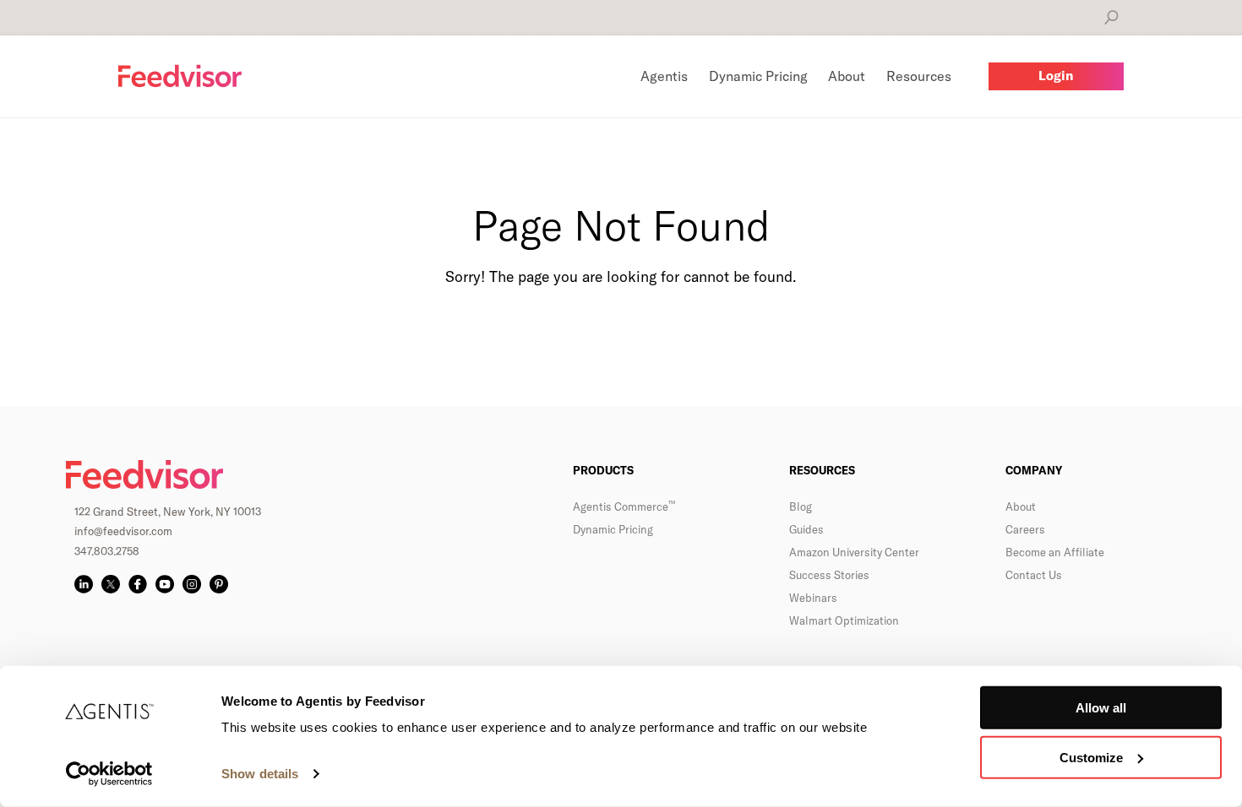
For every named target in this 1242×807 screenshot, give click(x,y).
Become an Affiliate (1054, 552)
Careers (1025, 529)
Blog (800, 506)
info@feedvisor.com (123, 531)
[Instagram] (191, 584)
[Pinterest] (219, 584)
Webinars (813, 597)
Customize (1091, 757)
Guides (806, 529)
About (1020, 506)
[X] (110, 584)
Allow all (1101, 708)
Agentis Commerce (624, 506)
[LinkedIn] (83, 584)
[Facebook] (137, 584)
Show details (259, 773)
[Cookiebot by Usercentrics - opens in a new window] (109, 774)
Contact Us (1033, 575)
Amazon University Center (854, 552)
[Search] (1111, 17)
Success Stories (829, 575)
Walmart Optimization (844, 620)
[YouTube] (164, 584)
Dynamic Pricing (613, 529)
